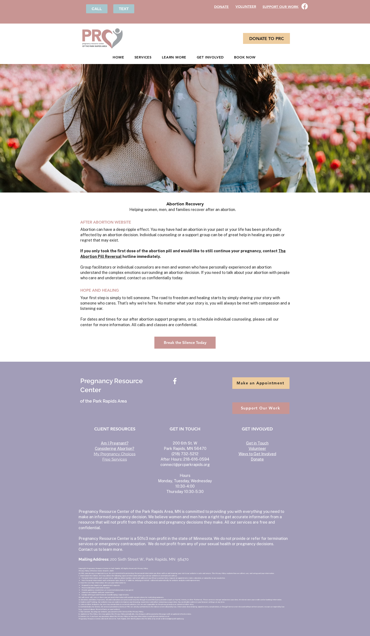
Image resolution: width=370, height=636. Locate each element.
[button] (174, 57)
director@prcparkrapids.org (173, 619)
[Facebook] (304, 6)
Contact (86, 549)
